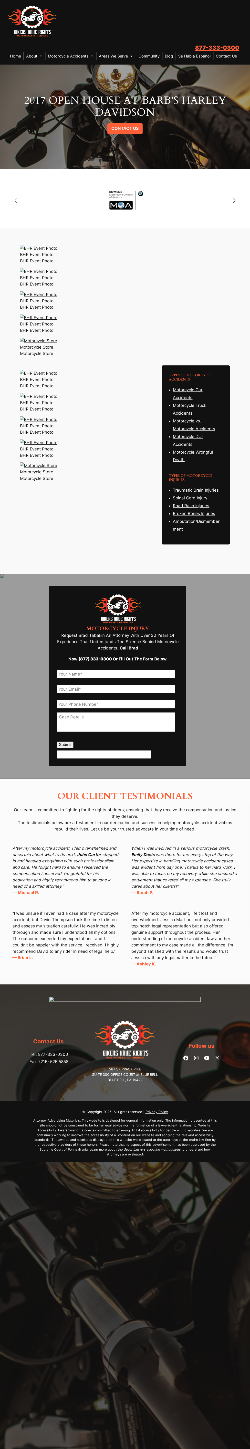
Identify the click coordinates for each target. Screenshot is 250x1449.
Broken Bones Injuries (194, 513)
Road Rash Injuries (191, 505)
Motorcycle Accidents (68, 56)
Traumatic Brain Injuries (196, 490)
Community (149, 56)
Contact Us (226, 56)
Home (15, 56)
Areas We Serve (113, 56)
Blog (169, 56)
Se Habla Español (194, 56)
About (31, 56)
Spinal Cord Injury (190, 498)
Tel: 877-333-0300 (49, 1054)
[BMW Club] (125, 200)
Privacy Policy (157, 1112)
